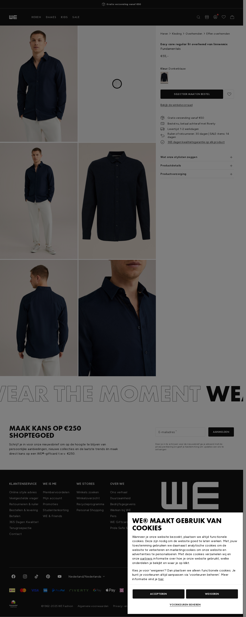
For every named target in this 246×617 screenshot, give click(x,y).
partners (146, 558)
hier (161, 579)
